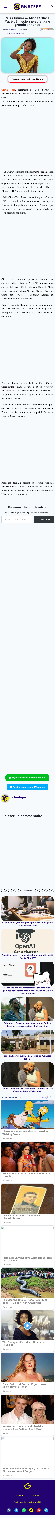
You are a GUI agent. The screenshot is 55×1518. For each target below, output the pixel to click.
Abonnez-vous (43, 519)
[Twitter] (16, 1510)
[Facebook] (9, 1510)
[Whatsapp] (24, 1510)
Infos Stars (20, 33)
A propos (20, 1495)
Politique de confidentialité (27, 1502)
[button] (5, 6)
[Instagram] (31, 1510)
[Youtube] (39, 1510)
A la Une (12, 33)
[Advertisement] (27, 138)
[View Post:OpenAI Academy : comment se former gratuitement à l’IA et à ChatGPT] (27, 941)
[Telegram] (46, 1510)
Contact (35, 1495)
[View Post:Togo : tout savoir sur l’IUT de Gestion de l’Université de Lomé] (27, 1042)
